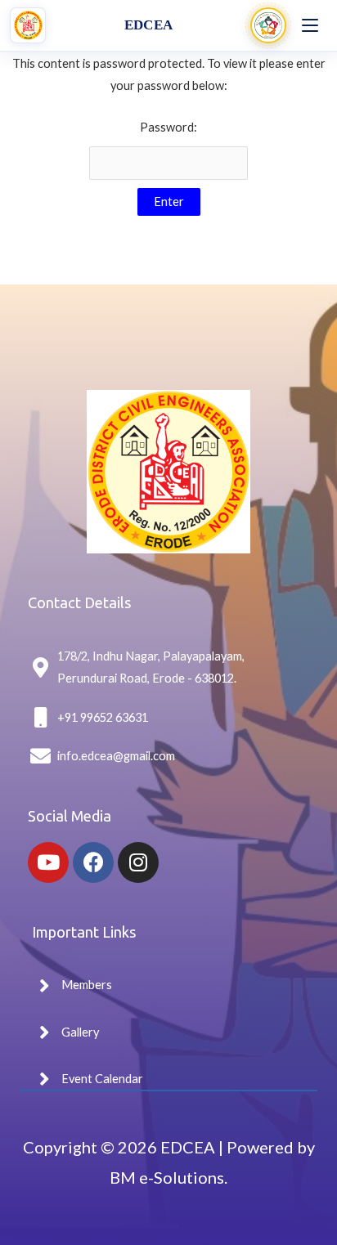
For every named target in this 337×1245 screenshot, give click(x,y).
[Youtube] (48, 862)
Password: (168, 127)
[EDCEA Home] (28, 25)
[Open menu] (310, 25)
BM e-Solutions (167, 1177)
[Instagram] (138, 862)
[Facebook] (93, 862)
